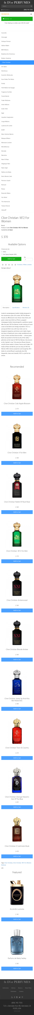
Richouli (3, 185)
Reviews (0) (26, 307)
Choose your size (5, 249)
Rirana (3, 189)
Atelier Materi (5, 45)
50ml (4, 252)
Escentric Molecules (7, 75)
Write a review (27, 264)
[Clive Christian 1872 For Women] (17, 288)
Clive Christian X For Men (17, 453)
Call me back (17, 1011)
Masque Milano (5, 138)
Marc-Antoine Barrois (7, 134)
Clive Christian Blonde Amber (17, 649)
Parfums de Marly (6, 172)
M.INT (3, 130)
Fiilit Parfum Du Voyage (8, 88)
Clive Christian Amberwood (17, 600)
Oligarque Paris (5, 163)
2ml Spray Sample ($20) (9, 254)
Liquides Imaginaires (7, 117)
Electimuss (4, 71)
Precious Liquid (5, 180)
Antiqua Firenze (6, 41)
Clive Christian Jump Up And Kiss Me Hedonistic (17, 700)
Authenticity (6, 988)
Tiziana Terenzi (5, 206)
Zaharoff (3, 210)
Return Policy (28, 988)
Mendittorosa (5, 147)
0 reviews (19, 264)
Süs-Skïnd (4, 197)
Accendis (4, 33)
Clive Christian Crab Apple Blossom (17, 404)
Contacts (21, 991)
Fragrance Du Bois (6, 92)
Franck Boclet (5, 96)
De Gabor (4, 66)
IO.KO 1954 (4, 109)
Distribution (13, 991)
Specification (16, 307)
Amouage (4, 37)
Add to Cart (11, 259)
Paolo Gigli (4, 168)
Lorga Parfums (5, 121)
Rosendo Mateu (5, 193)
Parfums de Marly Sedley (17, 958)
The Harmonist (5, 201)
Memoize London (6, 142)
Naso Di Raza (5, 159)
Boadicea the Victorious (8, 54)
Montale (3, 151)
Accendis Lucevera (17, 909)
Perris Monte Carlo (6, 176)
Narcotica (4, 155)
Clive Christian (6, 62)
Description (6, 307)
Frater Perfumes (5, 100)
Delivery (13, 988)
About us (20, 988)
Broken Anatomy (6, 58)
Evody (3, 83)
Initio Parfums (5, 104)
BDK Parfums (4, 50)
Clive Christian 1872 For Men (17, 551)
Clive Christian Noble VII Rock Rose (17, 502)
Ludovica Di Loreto (6, 125)
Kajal (2, 113)
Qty (25, 257)
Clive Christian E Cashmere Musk (17, 846)
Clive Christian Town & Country (17, 748)
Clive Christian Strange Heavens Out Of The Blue (17, 798)
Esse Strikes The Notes (7, 79)
